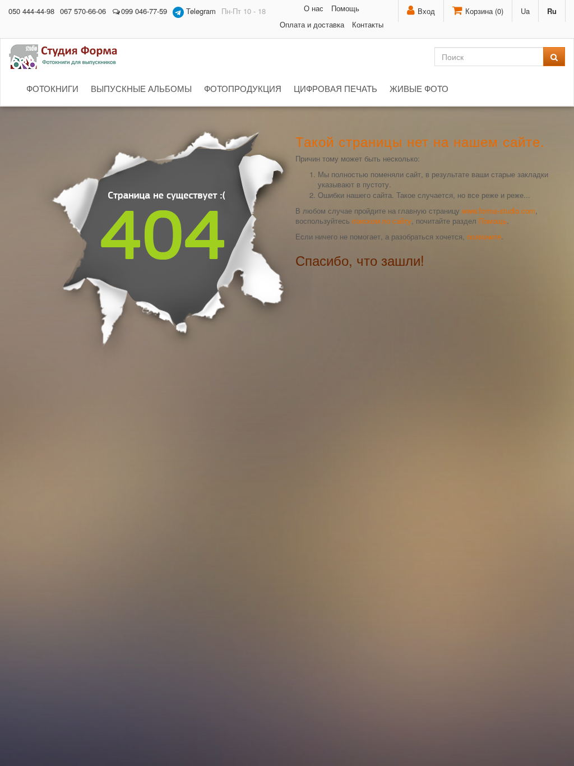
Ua (525, 11)
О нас (313, 8)
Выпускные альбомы (141, 88)
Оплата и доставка (312, 24)
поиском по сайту (381, 220)
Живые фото (419, 88)
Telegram (200, 11)
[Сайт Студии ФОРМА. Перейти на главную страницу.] (69, 56)
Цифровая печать (335, 88)
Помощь (345, 8)
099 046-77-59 (144, 11)
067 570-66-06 (83, 11)
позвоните (484, 236)
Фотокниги (52, 88)
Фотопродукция (242, 88)
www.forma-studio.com (498, 210)
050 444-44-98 (31, 11)
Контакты (367, 24)
